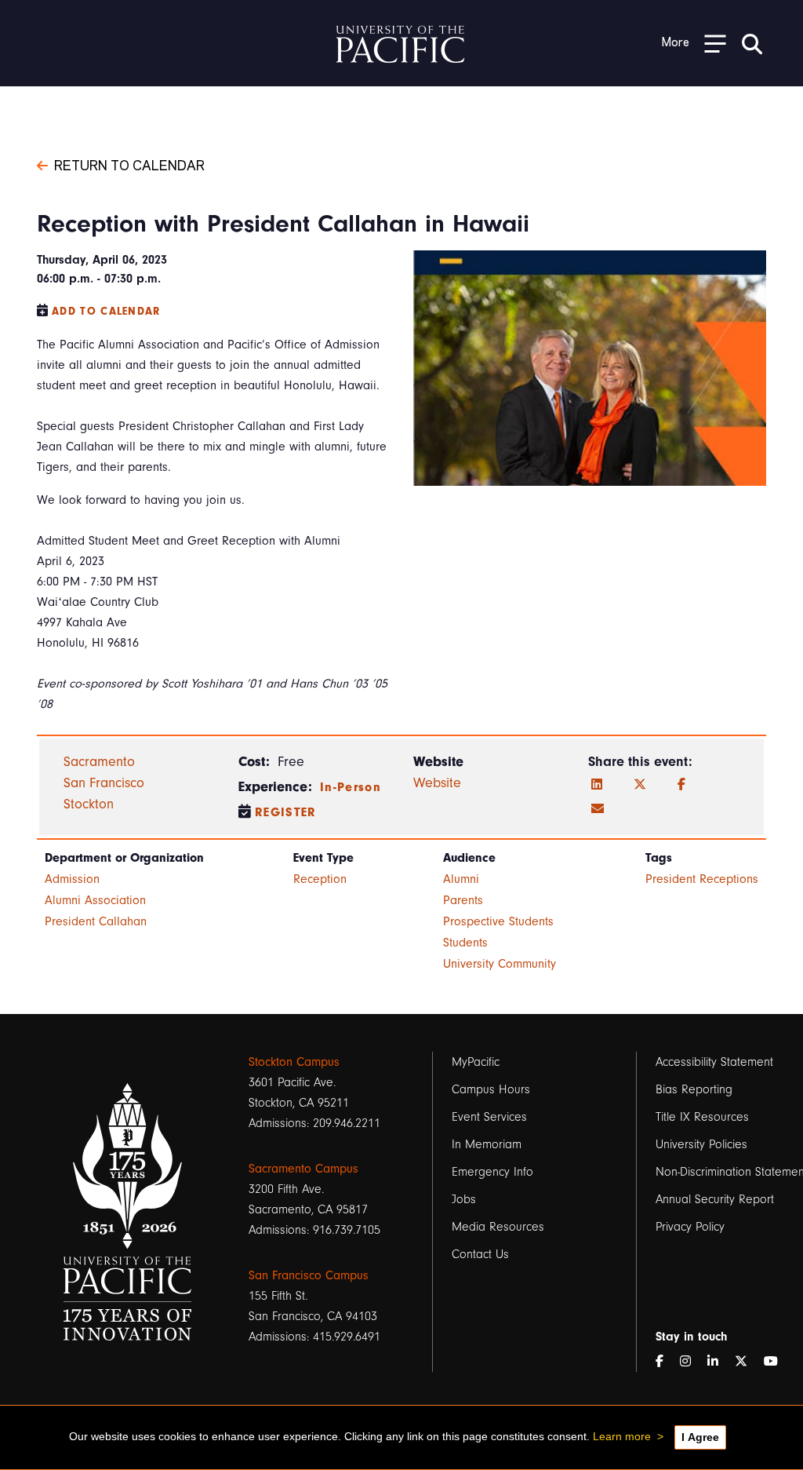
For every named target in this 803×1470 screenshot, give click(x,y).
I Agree (700, 1437)
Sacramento (99, 761)
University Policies (701, 1144)
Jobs (464, 1199)
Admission (72, 879)
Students (465, 943)
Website (437, 783)
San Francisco (104, 783)
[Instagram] (691, 1361)
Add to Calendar (106, 311)
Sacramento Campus (303, 1169)
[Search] (752, 43)
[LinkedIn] (596, 785)
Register (286, 812)
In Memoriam (486, 1144)
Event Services (489, 1117)
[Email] (597, 809)
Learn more (622, 1436)
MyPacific (476, 1062)
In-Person (350, 787)
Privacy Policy (690, 1227)
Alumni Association (95, 900)
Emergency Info (492, 1172)
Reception (320, 879)
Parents (463, 900)
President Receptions (701, 879)
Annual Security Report (715, 1199)
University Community (499, 964)
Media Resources (498, 1227)
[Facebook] (681, 785)
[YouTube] (777, 1361)
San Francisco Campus (309, 1275)
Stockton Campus (294, 1062)
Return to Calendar (129, 164)
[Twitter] (639, 785)
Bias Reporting (694, 1089)
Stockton (89, 804)
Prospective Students (498, 921)
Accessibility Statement (714, 1062)
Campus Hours (491, 1089)
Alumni (461, 879)
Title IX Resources (702, 1117)
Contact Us (480, 1254)
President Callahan (96, 921)
